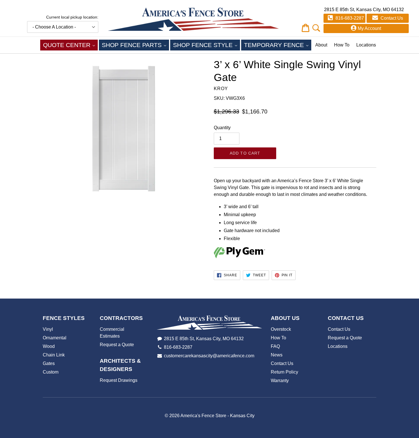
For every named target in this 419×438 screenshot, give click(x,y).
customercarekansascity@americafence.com (209, 355)
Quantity (222, 127)
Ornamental (54, 337)
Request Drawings (118, 380)
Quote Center (70, 44)
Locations (366, 44)
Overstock (281, 329)
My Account (369, 28)
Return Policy (284, 372)
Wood (49, 346)
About (321, 44)
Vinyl (48, 329)
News (276, 354)
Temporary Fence (277, 44)
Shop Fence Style (206, 44)
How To (341, 44)
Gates (49, 363)
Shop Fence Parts (135, 44)
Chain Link (54, 354)
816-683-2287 (349, 18)
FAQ (275, 346)
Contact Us (391, 18)
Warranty (280, 380)
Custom (50, 372)
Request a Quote (117, 344)
